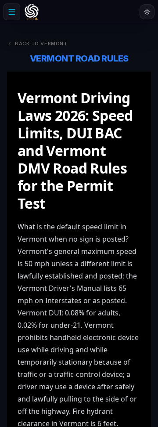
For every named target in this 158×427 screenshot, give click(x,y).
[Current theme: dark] (147, 11)
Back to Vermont (41, 43)
